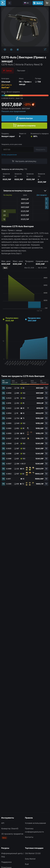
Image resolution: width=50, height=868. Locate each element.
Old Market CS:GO (33, 853)
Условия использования (35, 823)
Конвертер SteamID (9, 828)
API (2, 823)
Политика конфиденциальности (34, 830)
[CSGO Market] (3, 3)
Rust (27, 864)
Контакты (29, 837)
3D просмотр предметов (12, 834)
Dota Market (30, 859)
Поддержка (6, 862)
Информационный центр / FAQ (12, 855)
